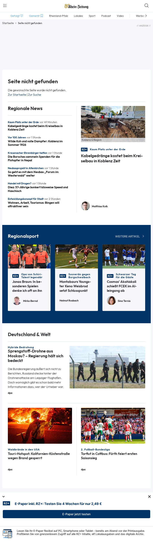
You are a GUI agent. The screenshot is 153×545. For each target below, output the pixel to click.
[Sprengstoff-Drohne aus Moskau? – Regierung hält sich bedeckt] (107, 367)
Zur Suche (34, 95)
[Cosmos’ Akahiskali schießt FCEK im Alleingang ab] (123, 256)
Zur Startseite (17, 95)
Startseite (8, 23)
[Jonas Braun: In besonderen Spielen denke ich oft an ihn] (29, 256)
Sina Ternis (124, 301)
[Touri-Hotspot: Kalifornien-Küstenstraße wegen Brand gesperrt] (40, 425)
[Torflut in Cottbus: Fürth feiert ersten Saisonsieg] (113, 425)
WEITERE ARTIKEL (127, 236)
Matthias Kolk (100, 206)
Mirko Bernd (30, 301)
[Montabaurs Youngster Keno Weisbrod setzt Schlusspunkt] (76, 256)
